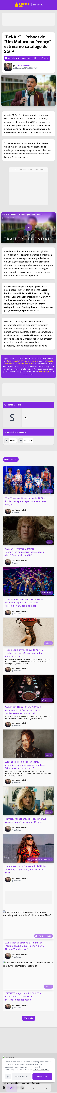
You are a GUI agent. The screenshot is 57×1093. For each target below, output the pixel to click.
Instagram (33, 361)
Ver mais (28, 1018)
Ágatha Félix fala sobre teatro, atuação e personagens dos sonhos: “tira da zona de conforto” (25, 765)
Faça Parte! (36, 1083)
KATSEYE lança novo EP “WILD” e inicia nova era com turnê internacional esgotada (23, 996)
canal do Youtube (25, 363)
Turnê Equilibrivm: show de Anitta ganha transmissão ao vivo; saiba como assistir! (24, 653)
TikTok (22, 361)
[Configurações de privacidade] (8, 1076)
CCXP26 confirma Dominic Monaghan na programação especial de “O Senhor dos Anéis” (25, 552)
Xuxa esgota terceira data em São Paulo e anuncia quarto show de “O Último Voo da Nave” (25, 946)
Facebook (13, 361)
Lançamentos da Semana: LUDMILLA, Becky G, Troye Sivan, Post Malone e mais (26, 869)
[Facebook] (4, 1087)
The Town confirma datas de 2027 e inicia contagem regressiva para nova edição (26, 501)
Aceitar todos (42, 1076)
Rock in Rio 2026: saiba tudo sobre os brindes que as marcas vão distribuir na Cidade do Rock (24, 602)
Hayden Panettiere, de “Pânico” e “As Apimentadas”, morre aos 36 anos (26, 820)
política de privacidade (41, 1070)
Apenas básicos (21, 1076)
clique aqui (44, 371)
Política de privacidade (11, 1083)
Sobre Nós (26, 1083)
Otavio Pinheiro (23, 65)
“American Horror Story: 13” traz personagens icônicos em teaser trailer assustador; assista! (23, 710)
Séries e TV (38, 4)
